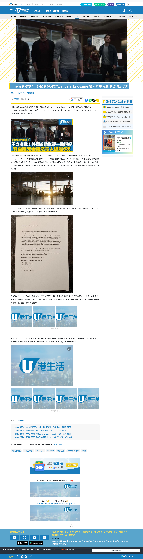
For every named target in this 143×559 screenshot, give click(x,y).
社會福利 (71, 534)
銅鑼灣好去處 (87, 532)
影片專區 (86, 16)
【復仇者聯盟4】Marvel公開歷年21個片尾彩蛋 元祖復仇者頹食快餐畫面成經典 (42, 427)
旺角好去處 (118, 532)
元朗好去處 (97, 532)
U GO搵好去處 (87, 4)
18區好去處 (106, 16)
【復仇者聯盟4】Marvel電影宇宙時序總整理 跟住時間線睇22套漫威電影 (39, 430)
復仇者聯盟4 (28, 451)
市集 (62, 532)
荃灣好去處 (108, 532)
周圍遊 (96, 16)
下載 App (121, 4)
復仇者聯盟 (17, 451)
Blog (51, 4)
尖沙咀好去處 (75, 532)
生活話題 (21, 93)
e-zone (59, 4)
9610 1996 (57, 444)
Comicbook (20, 420)
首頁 (13, 93)
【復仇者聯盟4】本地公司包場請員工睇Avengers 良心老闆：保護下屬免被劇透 (42, 434)
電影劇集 (30, 93)
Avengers (40, 451)
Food (36, 4)
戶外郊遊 (63, 534)
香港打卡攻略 (120, 16)
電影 (84, 451)
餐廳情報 (55, 534)
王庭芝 (16, 99)
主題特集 (132, 16)
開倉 (66, 532)
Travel (28, 4)
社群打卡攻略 (100, 4)
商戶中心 (110, 4)
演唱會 (13, 16)
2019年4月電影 (73, 451)
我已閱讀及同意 (116, 550)
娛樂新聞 (56, 11)
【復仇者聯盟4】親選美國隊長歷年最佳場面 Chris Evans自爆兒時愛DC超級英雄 (42, 437)
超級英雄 (61, 451)
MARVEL (51, 451)
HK (22, 4)
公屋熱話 (48, 11)
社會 (126, 532)
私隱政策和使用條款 (59, 550)
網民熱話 (55, 541)
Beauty (44, 4)
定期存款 (65, 11)
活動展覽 (55, 532)
